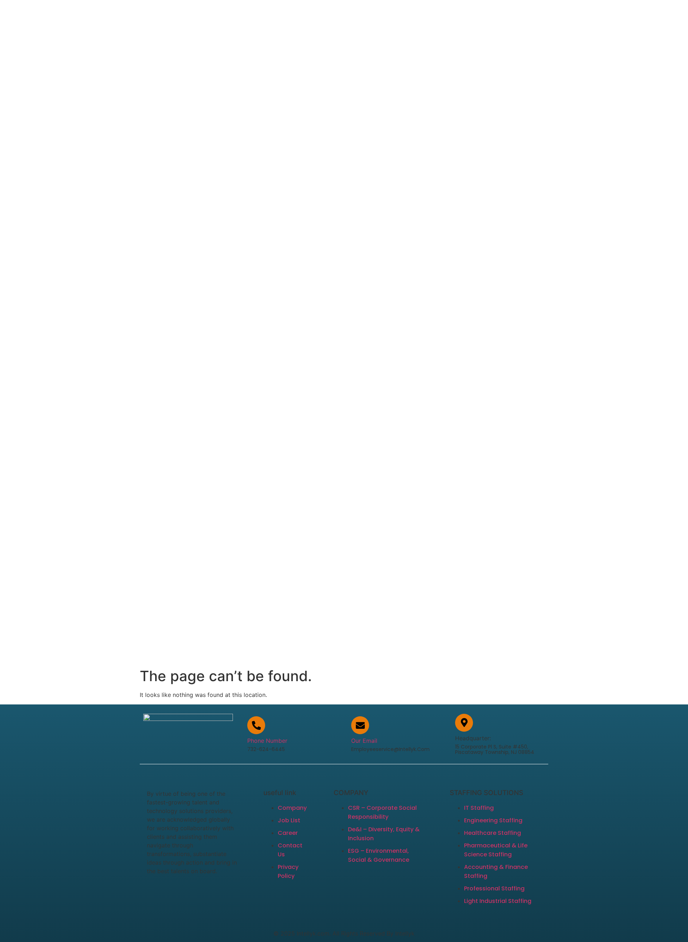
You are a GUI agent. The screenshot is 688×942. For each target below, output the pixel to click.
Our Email (364, 740)
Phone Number (267, 740)
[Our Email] (360, 725)
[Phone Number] (256, 725)
